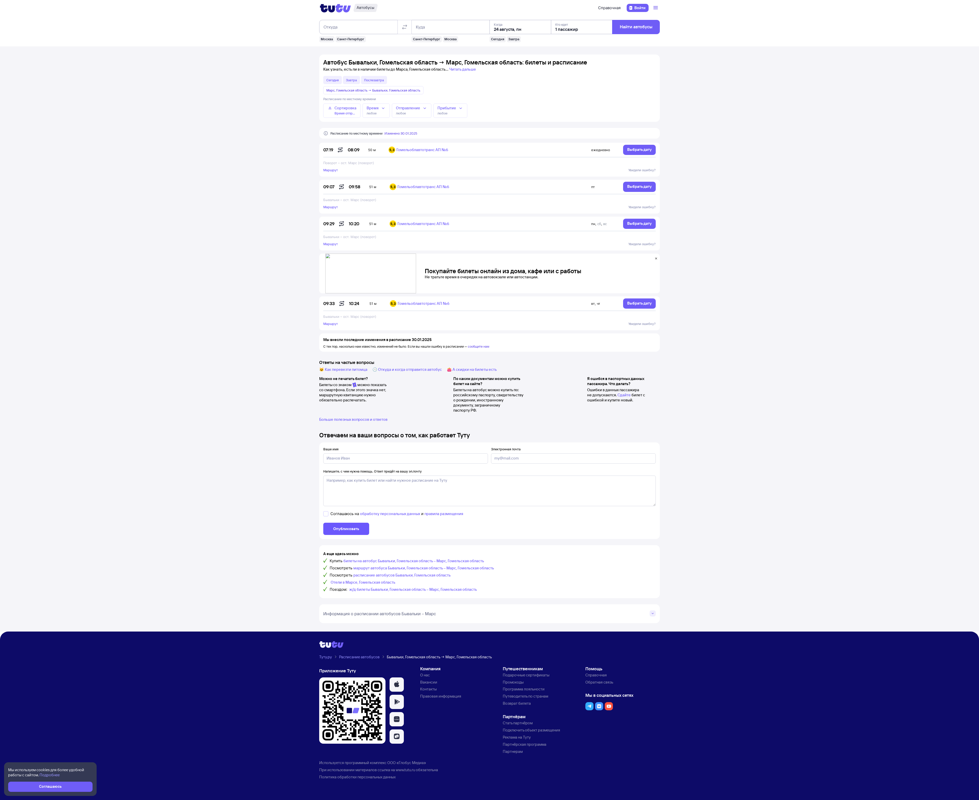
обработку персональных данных (390, 513)
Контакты (428, 689)
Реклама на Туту (517, 737)
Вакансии (428, 682)
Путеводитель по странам (525, 696)
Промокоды (513, 682)
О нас (425, 675)
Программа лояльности (524, 689)
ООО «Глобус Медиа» (406, 762)
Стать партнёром (518, 722)
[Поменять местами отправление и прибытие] (404, 27)
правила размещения (443, 513)
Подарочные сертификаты (526, 675)
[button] (397, 684)
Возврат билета (517, 703)
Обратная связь (599, 682)
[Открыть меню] (656, 8)
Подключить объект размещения (531, 730)
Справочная (609, 7)
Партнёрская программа (524, 744)
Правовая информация (440, 696)
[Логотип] (335, 8)
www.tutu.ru (405, 769)
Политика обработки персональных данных (357, 777)
